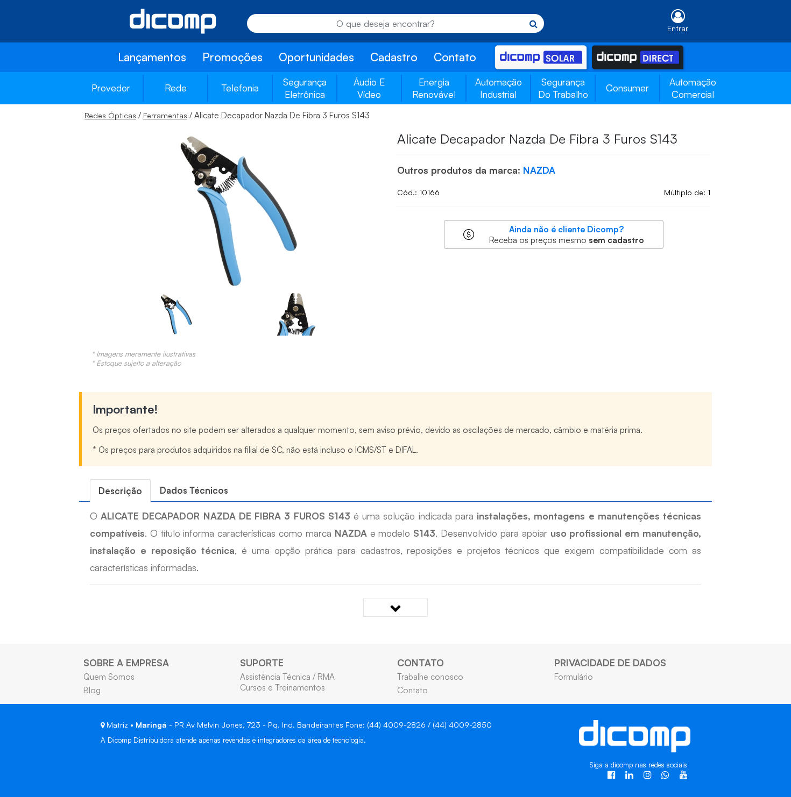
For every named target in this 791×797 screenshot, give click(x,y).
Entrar (677, 28)
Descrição (120, 490)
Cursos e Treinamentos (282, 687)
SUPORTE (262, 662)
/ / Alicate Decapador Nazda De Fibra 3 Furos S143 (227, 115)
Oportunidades (316, 57)
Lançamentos (152, 57)
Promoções (232, 57)
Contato (455, 57)
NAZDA (539, 170)
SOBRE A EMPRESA (126, 662)
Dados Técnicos (194, 490)
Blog (92, 690)
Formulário (573, 676)
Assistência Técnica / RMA (287, 676)
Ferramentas (165, 115)
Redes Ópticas (110, 115)
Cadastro (394, 57)
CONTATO (420, 662)
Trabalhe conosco (430, 676)
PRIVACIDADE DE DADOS (610, 662)
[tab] (120, 490)
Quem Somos (109, 676)
